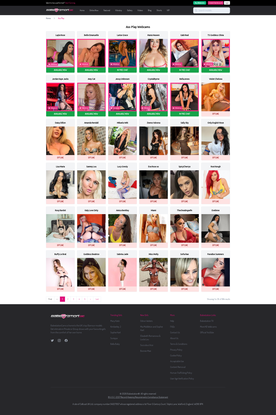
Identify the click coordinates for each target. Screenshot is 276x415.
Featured (106, 10)
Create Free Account (215, 3)
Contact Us (175, 332)
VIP (168, 10)
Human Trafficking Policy (181, 372)
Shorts (159, 10)
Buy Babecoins (199, 3)
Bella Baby (115, 344)
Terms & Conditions (178, 344)
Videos (140, 10)
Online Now (94, 10)
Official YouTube (207, 332)
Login (227, 3)
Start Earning (70, 3)
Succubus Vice (146, 345)
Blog (149, 10)
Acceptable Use (177, 361)
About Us (174, 338)
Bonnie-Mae (145, 350)
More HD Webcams (208, 326)
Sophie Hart (115, 332)
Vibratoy (118, 10)
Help (172, 320)
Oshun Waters (146, 320)
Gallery (129, 10)
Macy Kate (114, 320)
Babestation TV (207, 320)
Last (97, 299)
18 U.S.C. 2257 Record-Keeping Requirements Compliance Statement (138, 397)
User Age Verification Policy (182, 378)
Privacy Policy (176, 349)
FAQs (172, 326)
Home (82, 10)
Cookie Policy (176, 355)
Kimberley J (115, 326)
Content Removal (177, 367)
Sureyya (114, 338)
